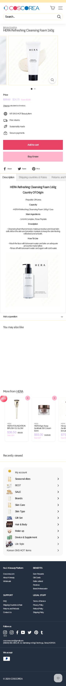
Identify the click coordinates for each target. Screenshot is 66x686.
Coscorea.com (8, 574)
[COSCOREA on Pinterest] (36, 632)
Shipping (6, 106)
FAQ (5, 601)
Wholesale (7, 581)
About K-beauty (8, 577)
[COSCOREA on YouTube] (23, 632)
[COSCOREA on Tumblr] (42, 632)
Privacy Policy (38, 605)
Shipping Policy (38, 612)
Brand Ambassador (40, 588)
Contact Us (7, 612)
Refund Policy (38, 608)
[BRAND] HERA (10, 27)
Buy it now (33, 156)
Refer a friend (38, 581)
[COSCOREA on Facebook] (17, 632)
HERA (19, 391)
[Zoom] (52, 79)
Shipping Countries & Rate (12, 605)
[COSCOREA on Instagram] (12, 632)
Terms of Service (39, 601)
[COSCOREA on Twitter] (30, 632)
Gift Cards (37, 577)
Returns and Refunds (11, 608)
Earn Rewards (38, 574)
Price (5, 95)
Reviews (36, 585)
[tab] (8, 177)
